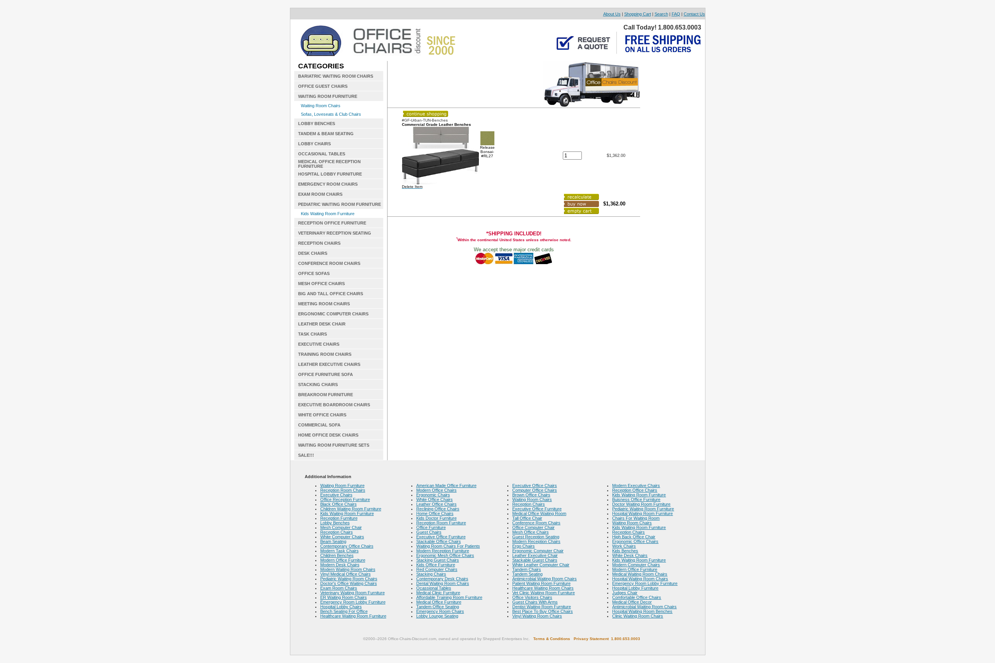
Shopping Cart (637, 14)
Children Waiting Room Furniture (350, 508)
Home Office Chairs (435, 513)
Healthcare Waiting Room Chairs (543, 588)
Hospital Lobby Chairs (341, 606)
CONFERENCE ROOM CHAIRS (329, 263)
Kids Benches (625, 550)
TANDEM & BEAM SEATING (326, 133)
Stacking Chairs (431, 574)
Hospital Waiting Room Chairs (640, 578)
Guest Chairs (429, 532)
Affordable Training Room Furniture (449, 597)
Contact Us (694, 14)
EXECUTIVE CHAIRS (318, 344)
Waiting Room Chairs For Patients (448, 546)
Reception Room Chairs (342, 490)
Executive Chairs (336, 494)
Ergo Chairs (523, 546)
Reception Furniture (339, 518)
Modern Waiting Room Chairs (347, 569)
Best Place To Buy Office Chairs (542, 611)
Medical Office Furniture (438, 602)
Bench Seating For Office (344, 611)
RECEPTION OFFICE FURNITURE (332, 223)
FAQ (676, 14)
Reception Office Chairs (634, 490)
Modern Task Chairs (339, 550)
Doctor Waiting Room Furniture (641, 504)
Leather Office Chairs (436, 504)
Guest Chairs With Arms (535, 602)
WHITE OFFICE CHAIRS (322, 414)
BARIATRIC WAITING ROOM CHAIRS (335, 76)
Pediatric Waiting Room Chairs (348, 578)
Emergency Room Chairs (440, 611)
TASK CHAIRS (312, 334)
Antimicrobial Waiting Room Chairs (544, 578)
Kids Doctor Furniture (436, 518)
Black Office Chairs (338, 504)
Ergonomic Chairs (433, 494)
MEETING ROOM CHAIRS (324, 303)
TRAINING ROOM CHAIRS (324, 354)
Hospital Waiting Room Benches (642, 611)
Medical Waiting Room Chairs (639, 574)
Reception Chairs (336, 532)
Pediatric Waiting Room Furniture (643, 508)
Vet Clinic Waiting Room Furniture (543, 592)
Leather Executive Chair (535, 555)
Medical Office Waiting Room (539, 513)
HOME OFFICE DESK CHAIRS (328, 435)
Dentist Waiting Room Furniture (541, 606)
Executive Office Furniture (441, 536)
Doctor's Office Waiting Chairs (348, 583)
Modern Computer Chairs (636, 564)
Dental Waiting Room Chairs (442, 583)
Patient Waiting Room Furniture (541, 583)
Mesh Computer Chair (341, 527)
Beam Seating (333, 541)
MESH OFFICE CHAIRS (321, 283)
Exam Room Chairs (338, 588)
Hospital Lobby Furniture (635, 588)
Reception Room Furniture (441, 522)
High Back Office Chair (633, 536)
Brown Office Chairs (531, 494)
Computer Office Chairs (534, 490)
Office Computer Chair (533, 527)
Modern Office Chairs (436, 490)
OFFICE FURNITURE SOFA (325, 374)
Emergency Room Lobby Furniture (353, 602)
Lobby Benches (335, 522)
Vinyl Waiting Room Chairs (537, 616)
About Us (612, 14)
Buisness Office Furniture (636, 499)
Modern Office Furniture (342, 560)
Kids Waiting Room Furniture (327, 213)
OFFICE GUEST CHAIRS (322, 86)
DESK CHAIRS (312, 253)
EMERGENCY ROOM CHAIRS (328, 184)
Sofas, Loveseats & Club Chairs (331, 114)
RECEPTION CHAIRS (319, 243)
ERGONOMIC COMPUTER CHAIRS (333, 313)
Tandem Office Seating (437, 606)
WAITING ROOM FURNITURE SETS (333, 445)
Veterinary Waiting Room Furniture (352, 592)
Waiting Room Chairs (320, 105)
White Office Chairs (434, 499)
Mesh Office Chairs (530, 532)
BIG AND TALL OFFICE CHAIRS (330, 293)
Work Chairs (624, 546)
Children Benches (337, 555)
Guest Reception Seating (535, 536)
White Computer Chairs (342, 536)
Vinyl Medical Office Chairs (345, 574)
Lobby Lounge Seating (437, 616)
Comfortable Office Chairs (636, 597)
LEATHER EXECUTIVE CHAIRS (329, 364)
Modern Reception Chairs (536, 541)
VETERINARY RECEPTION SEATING (334, 233)
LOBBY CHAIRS (314, 143)
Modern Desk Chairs (340, 564)
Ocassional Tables (433, 588)
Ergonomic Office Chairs (635, 541)
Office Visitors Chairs (532, 597)
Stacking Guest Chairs (437, 560)
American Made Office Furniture (446, 485)
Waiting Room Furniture (342, 485)
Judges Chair (624, 592)
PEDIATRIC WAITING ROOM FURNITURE (339, 204)
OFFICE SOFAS (314, 273)
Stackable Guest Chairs (534, 560)
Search (661, 14)
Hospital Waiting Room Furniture (642, 513)
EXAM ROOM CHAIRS (320, 194)
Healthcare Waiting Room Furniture (353, 616)
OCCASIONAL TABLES (321, 153)
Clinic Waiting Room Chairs (637, 616)
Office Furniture (431, 527)
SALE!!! (306, 455)
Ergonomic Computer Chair (538, 550)
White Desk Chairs (630, 555)
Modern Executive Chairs (636, 485)
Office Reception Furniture (345, 499)
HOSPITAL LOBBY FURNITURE (330, 174)
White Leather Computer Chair (540, 564)
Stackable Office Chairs (438, 541)
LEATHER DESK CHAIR (322, 324)
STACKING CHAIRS (318, 384)
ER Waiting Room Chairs (343, 597)
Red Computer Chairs (436, 569)
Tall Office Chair (527, 518)
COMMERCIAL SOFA (319, 425)
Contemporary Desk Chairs (442, 578)
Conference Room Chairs (536, 522)
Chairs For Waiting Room (636, 518)
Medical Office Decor (632, 602)
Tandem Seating (527, 574)
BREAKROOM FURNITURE (325, 394)
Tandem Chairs (526, 569)
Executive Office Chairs (534, 485)
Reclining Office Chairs (437, 508)
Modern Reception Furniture (442, 550)
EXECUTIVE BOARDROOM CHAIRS (334, 404)
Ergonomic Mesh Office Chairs (445, 555)
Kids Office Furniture (435, 564)
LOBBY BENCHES (316, 123)
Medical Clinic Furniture (438, 592)
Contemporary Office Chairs (347, 546)
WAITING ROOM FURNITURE (327, 96)
